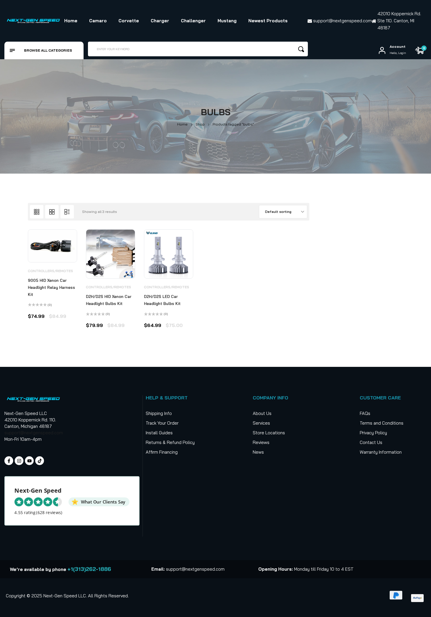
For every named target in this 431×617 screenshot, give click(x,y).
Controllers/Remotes (50, 271)
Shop (200, 124)
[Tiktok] (39, 460)
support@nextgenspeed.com (33, 432)
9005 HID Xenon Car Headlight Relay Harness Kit (51, 287)
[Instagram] (19, 460)
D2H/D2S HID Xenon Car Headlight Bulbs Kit (108, 300)
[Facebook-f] (8, 460)
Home (182, 124)
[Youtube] (29, 460)
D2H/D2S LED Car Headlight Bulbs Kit (162, 300)
